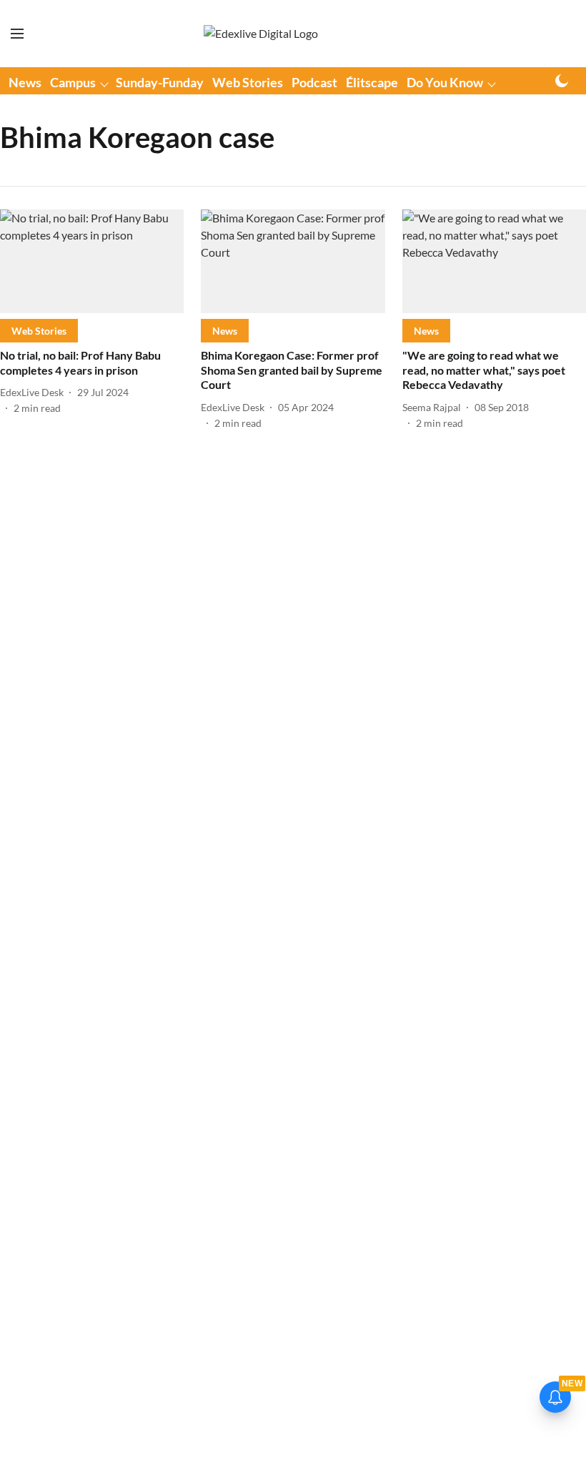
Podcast (314, 82)
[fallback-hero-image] (92, 261)
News (25, 82)
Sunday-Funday (160, 82)
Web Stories (247, 82)
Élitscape (372, 82)
